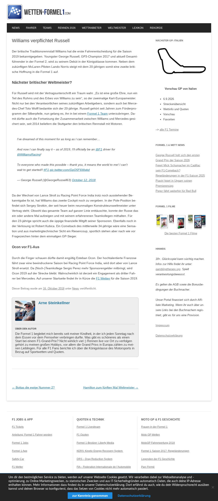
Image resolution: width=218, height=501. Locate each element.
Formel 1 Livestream (88, 426)
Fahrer (31, 27)
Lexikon (137, 27)
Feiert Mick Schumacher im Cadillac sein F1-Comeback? (178, 168)
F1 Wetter (17, 466)
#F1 (46, 169)
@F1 (99, 149)
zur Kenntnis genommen (90, 495)
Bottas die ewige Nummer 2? (33, 387)
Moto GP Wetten (150, 434)
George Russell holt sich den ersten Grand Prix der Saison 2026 (178, 158)
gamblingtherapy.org (168, 269)
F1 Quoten (83, 434)
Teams (47, 27)
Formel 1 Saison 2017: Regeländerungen (165, 450)
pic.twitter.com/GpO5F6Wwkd (70, 169)
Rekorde (156, 27)
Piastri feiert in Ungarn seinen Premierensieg (174, 183)
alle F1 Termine (169, 129)
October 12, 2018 (84, 180)
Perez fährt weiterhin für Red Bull (176, 191)
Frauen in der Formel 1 (154, 426)
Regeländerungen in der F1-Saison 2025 (180, 175)
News (16, 27)
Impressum (162, 325)
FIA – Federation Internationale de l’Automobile (104, 466)
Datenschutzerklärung (169, 335)
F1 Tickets (18, 426)
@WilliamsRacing (28, 154)
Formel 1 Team (97, 113)
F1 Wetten (103, 278)
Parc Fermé (148, 466)
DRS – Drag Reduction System (94, 459)
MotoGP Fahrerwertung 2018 (158, 442)
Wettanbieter (92, 27)
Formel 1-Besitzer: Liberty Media (95, 442)
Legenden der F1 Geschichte (158, 459)
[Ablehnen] (213, 487)
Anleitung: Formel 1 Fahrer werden (32, 434)
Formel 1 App (19, 450)
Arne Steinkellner (54, 303)
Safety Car (18, 459)
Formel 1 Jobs (20, 442)
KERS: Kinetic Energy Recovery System (100, 450)
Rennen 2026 (67, 27)
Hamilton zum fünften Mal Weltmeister (110, 387)
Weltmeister (117, 27)
